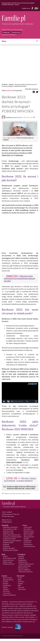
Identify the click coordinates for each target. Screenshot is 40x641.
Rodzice (26, 539)
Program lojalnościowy (26, 564)
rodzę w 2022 (30, 488)
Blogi (19, 580)
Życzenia (21, 587)
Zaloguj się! (6, 32)
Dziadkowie (28, 540)
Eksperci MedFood (9, 595)
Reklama (21, 558)
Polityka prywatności (25, 572)
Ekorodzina (27, 529)
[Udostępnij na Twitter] (37, 92)
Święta (5, 587)
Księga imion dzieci (9, 539)
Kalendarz (6, 546)
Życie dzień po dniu (9, 558)
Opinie (5, 556)
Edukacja (6, 544)
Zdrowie (6, 589)
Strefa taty (27, 542)
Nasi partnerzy (23, 568)
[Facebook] (32, 9)
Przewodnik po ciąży (10, 529)
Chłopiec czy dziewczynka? (12, 537)
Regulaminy (22, 560)
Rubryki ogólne (29, 533)
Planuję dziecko (29, 537)
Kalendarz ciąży (8, 531)
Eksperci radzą (29, 531)
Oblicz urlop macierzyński (11, 535)
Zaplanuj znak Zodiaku (10, 550)
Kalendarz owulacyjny (10, 527)
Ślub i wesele (28, 535)
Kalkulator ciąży (8, 533)
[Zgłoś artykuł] (34, 117)
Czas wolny (7, 593)
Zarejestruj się (16, 32)
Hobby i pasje (7, 562)
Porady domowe (29, 546)
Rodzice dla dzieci (9, 548)
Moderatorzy (22, 562)
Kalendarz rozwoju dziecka (12, 540)
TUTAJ (25, 462)
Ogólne (11, 84)
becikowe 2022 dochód (27, 486)
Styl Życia (6, 591)
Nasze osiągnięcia (24, 570)
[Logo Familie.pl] (20, 18)
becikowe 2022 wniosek (15, 488)
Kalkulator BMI (8, 542)
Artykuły (4, 84)
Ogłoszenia (28, 527)
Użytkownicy (28, 544)
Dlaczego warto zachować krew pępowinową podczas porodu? (19, 278)
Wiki (19, 585)
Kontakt (21, 556)
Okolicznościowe (9, 564)
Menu (4, 41)
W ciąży (5, 581)
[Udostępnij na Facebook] (34, 92)
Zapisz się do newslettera (9, 34)
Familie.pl (9, 90)
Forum (20, 578)
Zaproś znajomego (24, 566)
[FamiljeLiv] (36, 8)
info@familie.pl (7, 522)
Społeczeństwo (8, 560)
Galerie (20, 583)
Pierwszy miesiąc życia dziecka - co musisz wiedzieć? (20, 479)
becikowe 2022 (12, 486)
